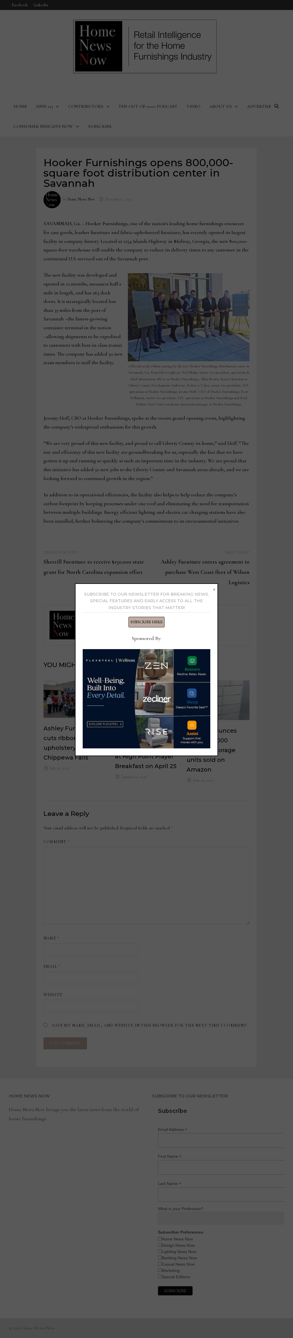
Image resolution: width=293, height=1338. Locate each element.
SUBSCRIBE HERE (146, 622)
